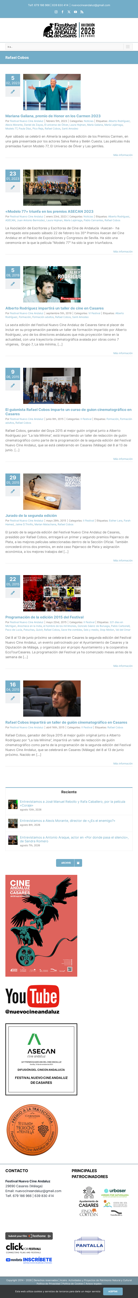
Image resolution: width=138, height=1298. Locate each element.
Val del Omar (123, 629)
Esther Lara (115, 520)
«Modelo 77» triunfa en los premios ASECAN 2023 (49, 211)
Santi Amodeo (70, 128)
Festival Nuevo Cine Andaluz (26, 120)
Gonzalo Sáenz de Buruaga (94, 625)
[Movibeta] (29, 1259)
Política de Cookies (73, 1283)
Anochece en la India (29, 625)
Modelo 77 (11, 128)
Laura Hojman (78, 124)
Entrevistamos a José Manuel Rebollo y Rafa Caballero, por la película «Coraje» (72, 803)
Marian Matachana (45, 524)
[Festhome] (29, 1235)
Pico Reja (38, 128)
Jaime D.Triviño (24, 524)
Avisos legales (94, 1283)
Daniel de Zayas (33, 124)
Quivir (39, 629)
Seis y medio (91, 629)
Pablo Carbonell (120, 625)
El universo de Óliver (56, 124)
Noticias (88, 120)
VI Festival (94, 313)
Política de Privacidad (48, 1283)
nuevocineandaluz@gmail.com (91, 5)
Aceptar (113, 1291)
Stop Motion (107, 629)
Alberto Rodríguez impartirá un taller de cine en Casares (54, 308)
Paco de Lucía (13, 629)
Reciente (69, 792)
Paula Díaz (25, 128)
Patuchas (29, 629)
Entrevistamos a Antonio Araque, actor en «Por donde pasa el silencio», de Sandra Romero (74, 839)
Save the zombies (71, 629)
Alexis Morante (14, 124)
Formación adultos (43, 316)
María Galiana (95, 124)
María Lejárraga (113, 124)
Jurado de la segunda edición (31, 515)
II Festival (85, 418)
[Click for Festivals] (23, 1242)
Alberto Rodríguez (119, 120)
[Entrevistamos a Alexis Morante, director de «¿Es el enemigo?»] (13, 821)
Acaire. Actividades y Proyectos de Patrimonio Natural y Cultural (96, 1280)
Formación (25, 316)
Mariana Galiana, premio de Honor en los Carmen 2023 (53, 116)
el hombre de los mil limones (59, 625)
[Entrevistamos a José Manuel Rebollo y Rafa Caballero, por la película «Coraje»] (13, 802)
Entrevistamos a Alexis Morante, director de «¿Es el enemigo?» (67, 821)
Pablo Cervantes (93, 220)
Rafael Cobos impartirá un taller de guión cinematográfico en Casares (66, 722)
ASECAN (10, 220)
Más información (123, 154)
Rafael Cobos (52, 128)
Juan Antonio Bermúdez (31, 220)
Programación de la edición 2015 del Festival (44, 617)
